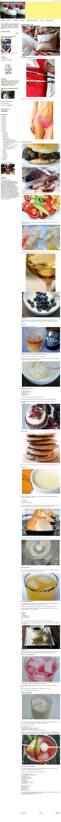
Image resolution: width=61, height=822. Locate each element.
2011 (3, 157)
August (4, 137)
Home (40, 812)
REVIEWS (16, 20)
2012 (3, 132)
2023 (3, 119)
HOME (3, 20)
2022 (3, 120)
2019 (3, 124)
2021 (3, 121)
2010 (3, 158)
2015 (3, 128)
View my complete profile (6, 198)
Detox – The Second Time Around (9, 147)
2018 (3, 125)
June (4, 151)
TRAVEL (42, 20)
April (4, 153)
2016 (3, 127)
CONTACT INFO (49, 20)
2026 (3, 116)
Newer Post (23, 812)
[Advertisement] (30, 803)
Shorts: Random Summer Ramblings (30, 26)
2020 (3, 123)
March (4, 154)
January (4, 156)
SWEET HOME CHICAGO (32, 20)
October (4, 135)
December (5, 133)
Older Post (58, 812)
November (5, 134)
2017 (3, 126)
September (5, 136)
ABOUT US (9, 20)
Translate (10, 60)
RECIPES (22, 20)
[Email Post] (32, 794)
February (4, 155)
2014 (3, 130)
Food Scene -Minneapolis (7, 148)
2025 (3, 117)
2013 (3, 131)
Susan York (4, 178)
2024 (3, 118)
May (4, 152)
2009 (3, 159)
